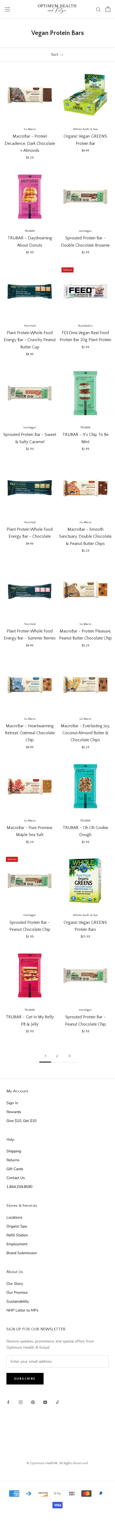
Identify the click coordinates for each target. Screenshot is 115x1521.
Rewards (13, 1111)
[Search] (98, 9)
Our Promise (17, 1292)
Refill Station (17, 1235)
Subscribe (25, 1378)
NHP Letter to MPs (22, 1310)
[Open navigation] (7, 9)
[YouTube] (45, 1402)
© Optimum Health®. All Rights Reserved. (57, 1463)
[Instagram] (20, 1402)
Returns (13, 1160)
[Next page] (69, 1056)
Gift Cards (14, 1169)
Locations (14, 1217)
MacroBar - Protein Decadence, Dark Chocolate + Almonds (30, 143)
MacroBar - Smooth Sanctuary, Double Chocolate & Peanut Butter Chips (85, 536)
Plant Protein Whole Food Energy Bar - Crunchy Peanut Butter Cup (30, 339)
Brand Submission (21, 1253)
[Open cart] (108, 9)
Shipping (13, 1151)
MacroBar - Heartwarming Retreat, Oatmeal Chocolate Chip (30, 733)
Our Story (14, 1283)
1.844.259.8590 (19, 1186)
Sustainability (17, 1301)
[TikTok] (57, 1402)
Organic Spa (16, 1226)
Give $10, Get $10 (21, 1120)
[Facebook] (8, 1402)
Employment (17, 1244)
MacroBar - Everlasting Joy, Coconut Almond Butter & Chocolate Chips (85, 733)
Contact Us (15, 1177)
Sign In (12, 1103)
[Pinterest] (33, 1402)
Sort (55, 54)
